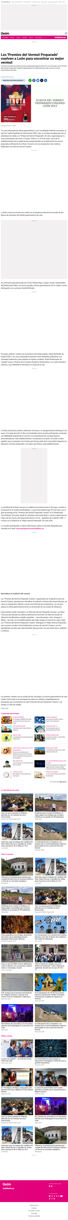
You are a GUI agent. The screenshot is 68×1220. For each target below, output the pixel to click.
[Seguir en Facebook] (54, 1196)
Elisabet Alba (38, 819)
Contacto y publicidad (34, 1216)
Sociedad (24, 37)
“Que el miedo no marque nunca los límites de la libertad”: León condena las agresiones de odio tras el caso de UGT (49, 966)
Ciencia (31, 37)
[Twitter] (41, 80)
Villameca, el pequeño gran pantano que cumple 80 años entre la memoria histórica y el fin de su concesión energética (17, 879)
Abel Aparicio (4, 883)
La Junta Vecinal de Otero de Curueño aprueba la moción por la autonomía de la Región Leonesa (50, 1090)
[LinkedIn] (45, 80)
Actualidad (5, 37)
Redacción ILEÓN (39, 850)
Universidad (38, 37)
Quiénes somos (34, 1205)
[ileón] (11, 1184)
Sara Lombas (38, 941)
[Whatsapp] (30, 80)
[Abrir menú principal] (66, 33)
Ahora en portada (7, 854)
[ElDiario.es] (60, 37)
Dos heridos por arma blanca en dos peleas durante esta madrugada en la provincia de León (17, 1026)
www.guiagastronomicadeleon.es (30, 528)
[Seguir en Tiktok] (49, 1198)
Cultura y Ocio (4, 708)
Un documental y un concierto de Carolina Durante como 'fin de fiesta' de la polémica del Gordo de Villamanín (50, 937)
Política (12, 37)
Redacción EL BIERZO (7, 819)
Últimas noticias (6, 1036)
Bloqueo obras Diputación (17, 1)
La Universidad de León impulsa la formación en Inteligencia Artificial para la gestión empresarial (50, 1061)
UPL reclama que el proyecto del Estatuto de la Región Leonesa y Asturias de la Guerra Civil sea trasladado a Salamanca (16, 995)
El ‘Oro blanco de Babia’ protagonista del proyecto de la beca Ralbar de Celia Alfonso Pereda (17, 1090)
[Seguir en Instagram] (58, 1196)
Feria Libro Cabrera (62, 1)
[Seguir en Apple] (51, 1186)
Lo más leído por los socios (10, 790)
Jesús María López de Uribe (8, 941)
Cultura (18, 37)
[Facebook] (34, 80)
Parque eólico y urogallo (52, 1)
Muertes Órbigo (44, 1)
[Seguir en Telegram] (56, 1196)
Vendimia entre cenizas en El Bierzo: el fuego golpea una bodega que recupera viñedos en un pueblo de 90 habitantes (49, 815)
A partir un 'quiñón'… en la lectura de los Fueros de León (16, 1060)
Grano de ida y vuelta (36, 1)
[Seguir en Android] (49, 1186)
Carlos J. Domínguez (6, 970)
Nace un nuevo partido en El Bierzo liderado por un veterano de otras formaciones (14, 815)
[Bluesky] (37, 80)
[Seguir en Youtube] (61, 1196)
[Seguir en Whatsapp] (52, 1198)
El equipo (34, 1208)
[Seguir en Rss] (54, 1198)
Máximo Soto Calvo (6, 1063)
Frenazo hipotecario (27, 1)
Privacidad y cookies (34, 1210)
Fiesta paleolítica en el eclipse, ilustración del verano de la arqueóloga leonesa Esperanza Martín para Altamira (16, 937)
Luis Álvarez (4, 848)
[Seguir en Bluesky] (49, 1196)
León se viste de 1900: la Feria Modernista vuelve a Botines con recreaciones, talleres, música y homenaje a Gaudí (16, 966)
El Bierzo (45, 37)
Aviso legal (34, 1213)
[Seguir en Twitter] (52, 1196)
